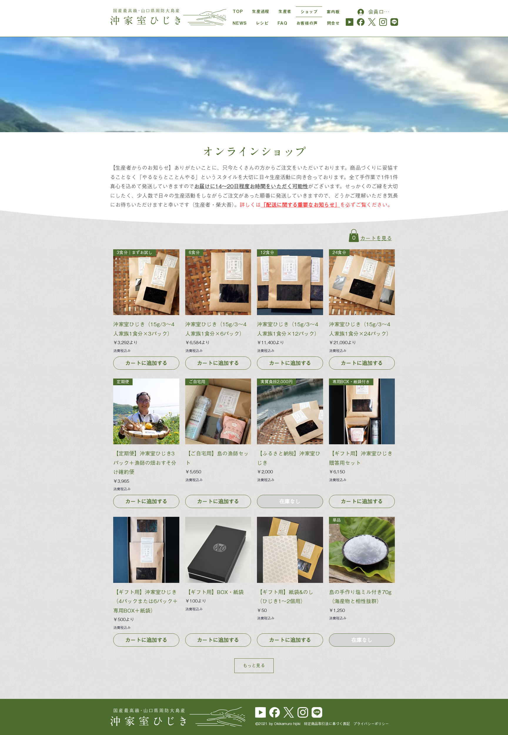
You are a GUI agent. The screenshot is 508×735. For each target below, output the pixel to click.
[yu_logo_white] (260, 712)
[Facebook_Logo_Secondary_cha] (361, 22)
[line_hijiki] (394, 22)
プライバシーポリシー (371, 723)
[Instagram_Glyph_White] (303, 712)
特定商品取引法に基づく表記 (328, 723)
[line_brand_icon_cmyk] (317, 712)
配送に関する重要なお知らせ (300, 204)
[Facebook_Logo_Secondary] (274, 712)
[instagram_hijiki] (383, 22)
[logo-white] (288, 712)
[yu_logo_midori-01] (349, 22)
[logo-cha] (372, 22)
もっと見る (254, 665)
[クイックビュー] (146, 550)
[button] (353, 235)
